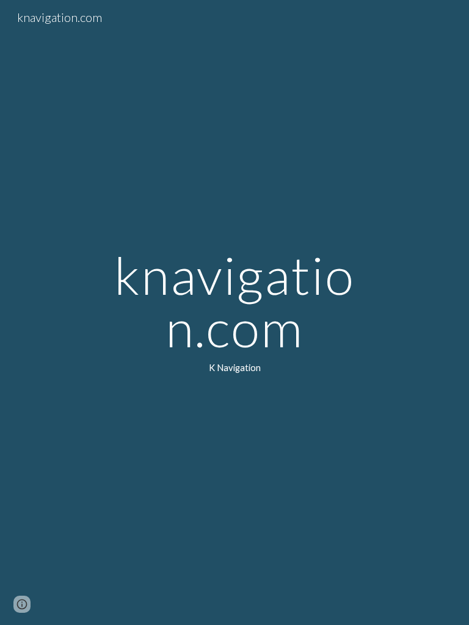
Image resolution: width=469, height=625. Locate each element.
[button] (22, 604)
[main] (234, 312)
